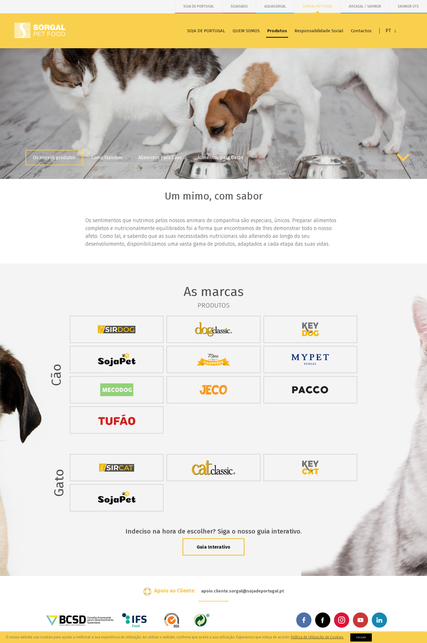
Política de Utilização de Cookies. (317, 637)
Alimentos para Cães (160, 157)
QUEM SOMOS (246, 30)
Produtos (277, 30)
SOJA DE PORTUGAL (198, 6)
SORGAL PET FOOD (317, 6)
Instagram (341, 620)
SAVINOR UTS (408, 6)
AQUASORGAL (275, 6)
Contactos (361, 30)
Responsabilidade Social (319, 30)
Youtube (360, 620)
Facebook (303, 620)
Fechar (361, 637)
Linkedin (379, 620)
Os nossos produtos (54, 157)
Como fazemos (107, 157)
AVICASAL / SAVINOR (365, 6)
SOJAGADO (239, 6)
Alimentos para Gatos (220, 157)
